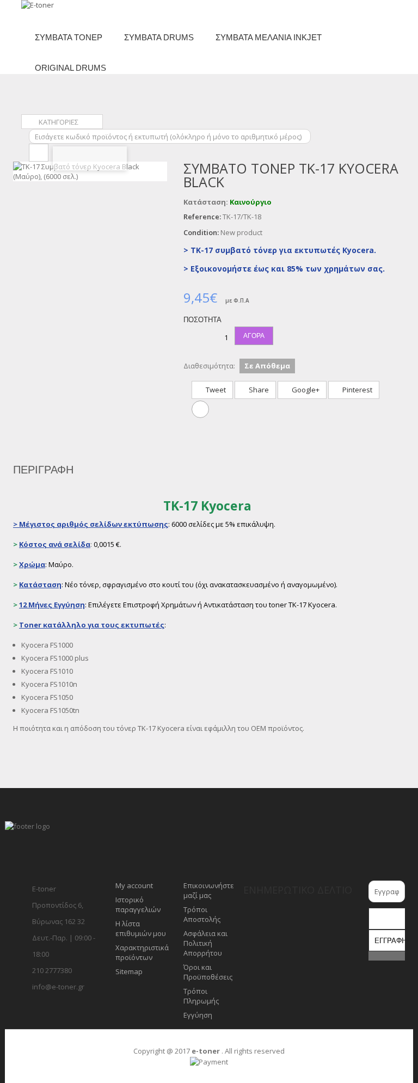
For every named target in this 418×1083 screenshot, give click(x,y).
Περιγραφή (43, 470)
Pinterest (356, 390)
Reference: (202, 216)
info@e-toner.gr (58, 987)
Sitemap (129, 971)
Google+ (304, 390)
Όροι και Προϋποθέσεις (207, 972)
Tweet (215, 390)
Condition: (201, 232)
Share (258, 390)
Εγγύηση (197, 1015)
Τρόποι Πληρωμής (201, 996)
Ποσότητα (202, 320)
